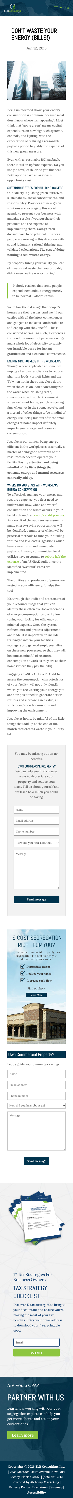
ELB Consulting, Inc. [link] (50, 1466)
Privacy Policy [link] (19, 1487)
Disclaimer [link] (40, 1487)
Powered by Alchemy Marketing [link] (36, 1482)
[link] (12, 8)
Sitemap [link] (56, 1487)
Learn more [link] (23, 1435)
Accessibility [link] (36, 1492)
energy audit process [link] (49, 515)
